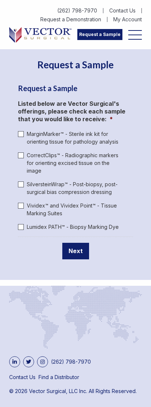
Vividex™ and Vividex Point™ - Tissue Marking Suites (72, 209)
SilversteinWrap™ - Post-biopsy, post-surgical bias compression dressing (72, 188)
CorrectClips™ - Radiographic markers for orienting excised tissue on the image (72, 163)
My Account (127, 19)
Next (76, 251)
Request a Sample (100, 34)
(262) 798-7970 (77, 10)
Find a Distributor (58, 377)
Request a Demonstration (70, 19)
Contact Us (122, 10)
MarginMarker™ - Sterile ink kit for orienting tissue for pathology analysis (72, 138)
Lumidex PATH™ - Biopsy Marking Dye (73, 227)
